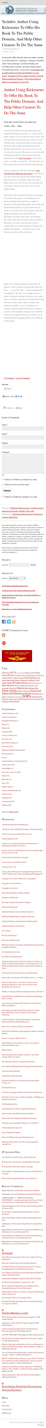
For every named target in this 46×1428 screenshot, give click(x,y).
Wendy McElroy (14, 701)
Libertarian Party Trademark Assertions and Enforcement (20, 973)
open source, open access (10, 772)
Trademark (5, 798)
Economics (5, 739)
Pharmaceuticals (22, 693)
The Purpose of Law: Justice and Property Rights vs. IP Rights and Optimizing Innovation (23, 1098)
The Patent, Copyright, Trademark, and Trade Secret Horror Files (22, 1092)
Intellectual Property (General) (11, 750)
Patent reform (9, 690)
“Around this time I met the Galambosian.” (15, 824)
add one (19, 408)
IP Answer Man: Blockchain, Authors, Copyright (17, 1167)
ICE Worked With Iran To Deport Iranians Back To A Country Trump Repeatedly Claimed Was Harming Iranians (21, 1268)
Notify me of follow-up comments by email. (21, 479)
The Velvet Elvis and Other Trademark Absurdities (18, 1113)
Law (3, 757)
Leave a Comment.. (23, 378)
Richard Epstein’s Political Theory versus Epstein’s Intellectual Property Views (20, 1044)
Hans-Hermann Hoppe (9, 743)
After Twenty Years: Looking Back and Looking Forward (22, 1201)
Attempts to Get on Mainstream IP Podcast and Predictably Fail (22, 1231)
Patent (4, 776)
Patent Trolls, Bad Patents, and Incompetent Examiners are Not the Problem (23, 1032)
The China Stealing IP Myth (11, 1071)
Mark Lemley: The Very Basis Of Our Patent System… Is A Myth (22, 977)
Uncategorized (6, 801)
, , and (19, 1157)
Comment (5, 452)
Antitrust (27, 673)
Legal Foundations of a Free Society (13, 761)
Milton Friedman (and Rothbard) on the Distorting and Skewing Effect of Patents (22, 997)
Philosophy (5, 779)
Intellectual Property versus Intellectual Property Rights (19, 921)
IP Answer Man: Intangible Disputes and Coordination (19, 1178)
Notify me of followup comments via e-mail (21, 496)
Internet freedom (27, 680)
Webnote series (13, 812)
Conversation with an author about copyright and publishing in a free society (23, 72)
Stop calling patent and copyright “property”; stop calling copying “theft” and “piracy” (20, 1056)
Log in (4, 1402)
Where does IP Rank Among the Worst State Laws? (18, 1137)
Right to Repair (7, 1050)
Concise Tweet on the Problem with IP (14, 862)
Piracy (4, 783)
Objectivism (22, 688)
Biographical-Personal (9, 721)
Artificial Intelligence (9, 713)
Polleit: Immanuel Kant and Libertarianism (15, 1317)
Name (5, 424)
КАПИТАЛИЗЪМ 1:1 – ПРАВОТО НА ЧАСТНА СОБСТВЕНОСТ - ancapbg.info (17, 1199)
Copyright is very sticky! (10, 888)
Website (5, 443)
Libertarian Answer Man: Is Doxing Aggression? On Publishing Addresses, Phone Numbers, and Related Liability (22, 1367)
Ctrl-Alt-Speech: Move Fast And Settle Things (16, 1298)
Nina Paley (12, 688)
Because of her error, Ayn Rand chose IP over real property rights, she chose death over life (22, 851)
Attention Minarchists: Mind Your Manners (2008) (18, 1375)
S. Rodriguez (6, 1224)
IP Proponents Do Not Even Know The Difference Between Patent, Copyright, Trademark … (23, 946)
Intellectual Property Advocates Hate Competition (18, 912)
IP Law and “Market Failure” (11, 940)
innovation (10, 680)
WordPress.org (6, 1413)
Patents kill (35, 690)
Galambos (32, 677)
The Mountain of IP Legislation (12, 1076)
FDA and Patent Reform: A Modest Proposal (16, 893)
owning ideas (33, 688)
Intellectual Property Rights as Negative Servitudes (18, 916)
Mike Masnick (8, 685)
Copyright (5, 732)
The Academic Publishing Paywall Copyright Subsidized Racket (22, 1066)
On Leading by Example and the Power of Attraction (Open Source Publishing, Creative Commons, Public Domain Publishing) (21, 1012)
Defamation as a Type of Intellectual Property (17, 609)
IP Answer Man (7, 754)
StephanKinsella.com (15, 1312)
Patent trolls (8, 693)
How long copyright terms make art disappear (16, 902)
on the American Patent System (16, 834)
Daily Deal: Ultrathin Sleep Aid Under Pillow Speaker (19, 1263)
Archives (5, 578)
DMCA (10, 678)
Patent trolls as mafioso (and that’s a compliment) (17, 1026)
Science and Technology (10, 790)
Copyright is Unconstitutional (11, 883)
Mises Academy (20, 685)
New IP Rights (6, 768)
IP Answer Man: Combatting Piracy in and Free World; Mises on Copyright (22, 1172)
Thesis (42, 1422)
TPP (29, 699)
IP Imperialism (20, 682)
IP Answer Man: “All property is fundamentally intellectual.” (21, 1162)
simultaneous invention (14, 697)
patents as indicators (23, 691)
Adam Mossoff (20, 673)
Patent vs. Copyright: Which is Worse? (14, 1038)
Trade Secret (6, 794)
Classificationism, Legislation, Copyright (15, 857)
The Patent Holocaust (9, 1087)
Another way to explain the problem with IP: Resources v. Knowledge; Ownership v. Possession (20, 844)
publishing (35, 694)
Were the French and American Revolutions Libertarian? (20, 1338)
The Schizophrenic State (9, 1104)
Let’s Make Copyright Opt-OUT (12, 957)
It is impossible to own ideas (11, 952)
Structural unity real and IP (12, 699)
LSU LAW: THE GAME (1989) (11, 1335)
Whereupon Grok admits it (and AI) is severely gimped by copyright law (20, 1143)
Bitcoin (4, 724)
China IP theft (8, 675)
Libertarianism (6, 765)
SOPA (27, 696)
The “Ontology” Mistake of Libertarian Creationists (18, 1062)
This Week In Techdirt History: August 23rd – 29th (18, 1282)
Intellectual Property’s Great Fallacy (13, 926)
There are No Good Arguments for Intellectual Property (19, 1118)
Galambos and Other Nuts (10, 897)
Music (33, 686)
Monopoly (29, 686)
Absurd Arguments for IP (9, 839)
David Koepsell (39, 675)
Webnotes (5, 805)
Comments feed (7, 1409)
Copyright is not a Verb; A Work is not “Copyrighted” (19, 878)
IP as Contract (6, 931)
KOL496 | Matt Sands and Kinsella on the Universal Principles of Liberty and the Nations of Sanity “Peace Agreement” (22, 1345)
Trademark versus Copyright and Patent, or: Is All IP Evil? (20, 1123)
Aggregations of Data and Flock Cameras (15, 1323)
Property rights (6, 787)
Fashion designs (18, 678)
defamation (5, 678)
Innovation (5, 746)
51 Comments (9, 378)
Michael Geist (38, 683)
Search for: (5, 565)
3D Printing (6, 673)
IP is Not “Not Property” (9, 935)
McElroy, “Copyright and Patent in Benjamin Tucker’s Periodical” (23, 991)
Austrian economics (8, 717)
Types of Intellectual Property (11, 1132)
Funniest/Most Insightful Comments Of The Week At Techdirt (21, 1278)
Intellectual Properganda (10, 907)
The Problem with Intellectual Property (15, 586)
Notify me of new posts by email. (17, 484)
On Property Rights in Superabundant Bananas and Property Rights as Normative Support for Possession (21, 1020)
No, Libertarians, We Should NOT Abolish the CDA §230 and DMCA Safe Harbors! (21, 1004)
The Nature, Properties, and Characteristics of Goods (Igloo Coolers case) (20, 1081)
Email (5, 434)
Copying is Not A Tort (9, 867)
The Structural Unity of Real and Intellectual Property (19, 1109)
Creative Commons (8, 735)
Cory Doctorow (30, 675)
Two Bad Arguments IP (12, 1128)
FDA (26, 678)
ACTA (13, 672)
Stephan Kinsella (36, 697)
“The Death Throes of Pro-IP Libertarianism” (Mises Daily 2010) (22, 829)
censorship (35, 672)
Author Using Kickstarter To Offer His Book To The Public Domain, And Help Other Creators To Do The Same (24, 101)
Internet (18, 680)
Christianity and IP (19, 675)
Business (5, 728)
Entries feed (5, 1406)
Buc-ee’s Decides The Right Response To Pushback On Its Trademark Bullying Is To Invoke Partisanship (20, 1287)
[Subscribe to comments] (23, 635)
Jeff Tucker (30, 683)
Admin (40, 1425)
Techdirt (25, 699)
